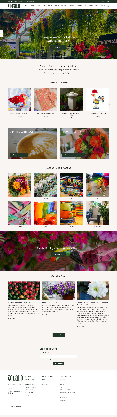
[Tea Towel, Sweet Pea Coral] (45, 99)
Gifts (97, 198)
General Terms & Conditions (67, 392)
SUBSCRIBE (58, 363)
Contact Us (63, 400)
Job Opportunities (64, 397)
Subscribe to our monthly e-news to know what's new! (52, 360)
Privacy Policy (63, 395)
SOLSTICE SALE (81, 6)
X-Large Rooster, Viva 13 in (97, 113)
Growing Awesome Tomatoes (19, 302)
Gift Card (90, 6)
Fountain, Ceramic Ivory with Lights (71, 114)
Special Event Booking (65, 382)
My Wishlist (45, 384)
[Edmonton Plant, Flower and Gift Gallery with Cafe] (14, 6)
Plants (45, 198)
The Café (62, 384)
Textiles (19, 227)
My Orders (45, 382)
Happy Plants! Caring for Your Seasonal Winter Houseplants (92, 303)
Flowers (19, 198)
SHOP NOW (58, 47)
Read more (11, 318)
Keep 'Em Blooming (50, 302)
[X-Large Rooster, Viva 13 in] (97, 99)
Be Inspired (58, 254)
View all (58, 335)
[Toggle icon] (102, 5)
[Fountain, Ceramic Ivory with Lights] (71, 99)
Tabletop (56, 6)
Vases (50, 6)
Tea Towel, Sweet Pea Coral (45, 113)
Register (44, 379)
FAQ (61, 387)
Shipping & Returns (65, 389)
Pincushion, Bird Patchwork (19, 113)
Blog (96, 6)
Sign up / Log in (105, 1)
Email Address (44, 353)
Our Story (62, 379)
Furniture (97, 227)
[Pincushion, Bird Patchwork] (19, 99)
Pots (71, 198)
